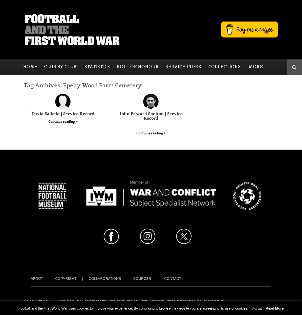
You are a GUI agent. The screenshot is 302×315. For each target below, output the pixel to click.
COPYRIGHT (65, 279)
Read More (275, 308)
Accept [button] (257, 308)
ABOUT (37, 279)
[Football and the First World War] (151, 29)
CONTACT (172, 279)
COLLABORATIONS (105, 279)
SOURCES (142, 279)
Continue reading (62, 122)
